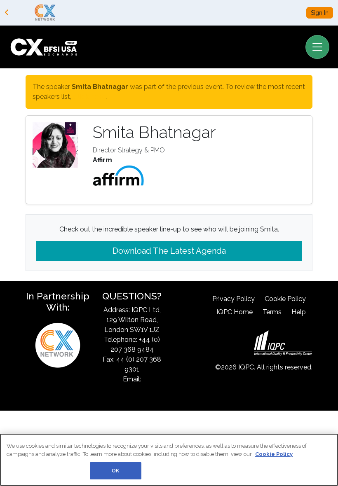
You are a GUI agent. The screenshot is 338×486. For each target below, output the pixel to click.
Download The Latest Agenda (169, 251)
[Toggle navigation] (317, 47)
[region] (169, 460)
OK (115, 470)
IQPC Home (234, 312)
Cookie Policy (285, 299)
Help (298, 312)
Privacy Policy (233, 299)
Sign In (320, 12)
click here (89, 96)
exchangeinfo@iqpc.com (137, 389)
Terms (272, 312)
